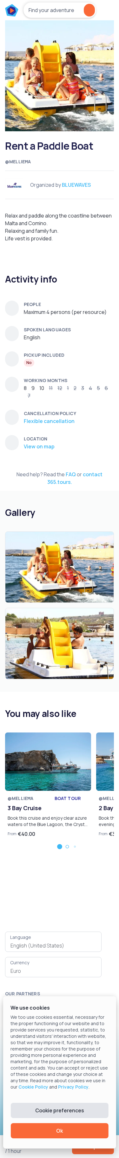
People (32, 304)
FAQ (71, 474)
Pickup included (44, 355)
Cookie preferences (59, 1110)
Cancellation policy (50, 413)
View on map (39, 446)
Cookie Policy (33, 1087)
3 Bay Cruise (25, 808)
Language (20, 937)
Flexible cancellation (49, 421)
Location (35, 439)
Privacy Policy (73, 1087)
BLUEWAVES (76, 184)
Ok (59, 1130)
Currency (19, 963)
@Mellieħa (18, 162)
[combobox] (53, 945)
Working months (45, 380)
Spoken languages (47, 330)
